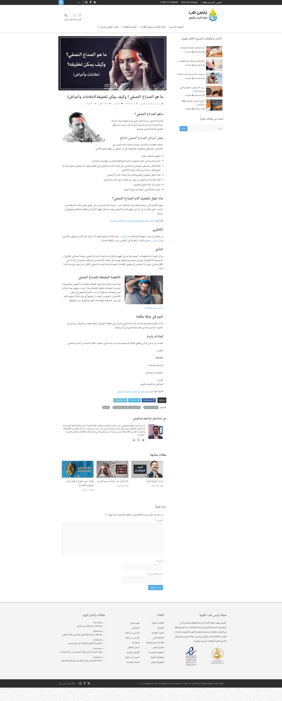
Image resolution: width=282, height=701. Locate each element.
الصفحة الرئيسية (176, 27)
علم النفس (135, 628)
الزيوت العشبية (158, 633)
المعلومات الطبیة (157, 657)
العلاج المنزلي (158, 638)
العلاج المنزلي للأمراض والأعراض (127, 407)
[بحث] (61, 2)
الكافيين (122, 236)
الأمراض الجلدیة (132, 652)
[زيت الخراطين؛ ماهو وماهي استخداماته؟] (214, 91)
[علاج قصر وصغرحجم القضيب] (214, 64)
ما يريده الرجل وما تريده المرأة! (190, 74)
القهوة (106, 407)
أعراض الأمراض (151, 407)
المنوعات (135, 643)
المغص (99, 205)
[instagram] (86, 2)
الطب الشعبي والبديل (109, 27)
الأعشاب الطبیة (158, 623)
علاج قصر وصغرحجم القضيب (191, 61)
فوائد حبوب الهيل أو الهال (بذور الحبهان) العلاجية (80, 483)
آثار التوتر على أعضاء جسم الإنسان (112, 481)
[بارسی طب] (203, 15)
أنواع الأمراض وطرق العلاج (153, 27)
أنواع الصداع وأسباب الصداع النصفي (133, 391)
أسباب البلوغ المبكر (155, 481)
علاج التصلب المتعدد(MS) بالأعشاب (193, 103)
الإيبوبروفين (156, 241)
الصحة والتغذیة (132, 662)
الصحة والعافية (130, 27)
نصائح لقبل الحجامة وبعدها (192, 48)
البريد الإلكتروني (155, 574)
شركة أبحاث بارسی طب (67, 683)
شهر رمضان (134, 623)
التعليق (159, 520)
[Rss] (95, 2)
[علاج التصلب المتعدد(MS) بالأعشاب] (214, 105)
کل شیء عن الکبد (132, 638)
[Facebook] (90, 2)
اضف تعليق (103, 103)
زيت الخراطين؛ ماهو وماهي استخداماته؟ (192, 89)
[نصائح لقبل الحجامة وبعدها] (214, 51)
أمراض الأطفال (133, 647)
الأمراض (117, 103)
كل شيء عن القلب (132, 633)
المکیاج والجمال (157, 662)
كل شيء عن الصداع (154, 308)
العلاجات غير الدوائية (155, 643)
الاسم (160, 561)
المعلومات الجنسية (156, 652)
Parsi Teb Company (189, 2)
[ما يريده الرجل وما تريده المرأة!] (214, 78)
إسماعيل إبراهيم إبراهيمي (150, 103)
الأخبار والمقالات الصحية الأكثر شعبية (201, 39)
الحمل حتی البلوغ (132, 657)
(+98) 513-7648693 (169, 2)
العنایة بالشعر (158, 647)
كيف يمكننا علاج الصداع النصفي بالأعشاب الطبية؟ (132, 221)
